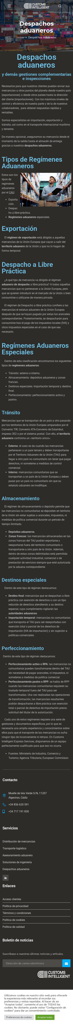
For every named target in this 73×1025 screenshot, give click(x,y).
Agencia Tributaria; (31, 758)
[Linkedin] (5, 878)
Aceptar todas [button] (45, 1017)
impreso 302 (9, 433)
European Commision (55, 758)
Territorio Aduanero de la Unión (34, 454)
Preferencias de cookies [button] (19, 1017)
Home (20, 37)
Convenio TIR (10, 429)
